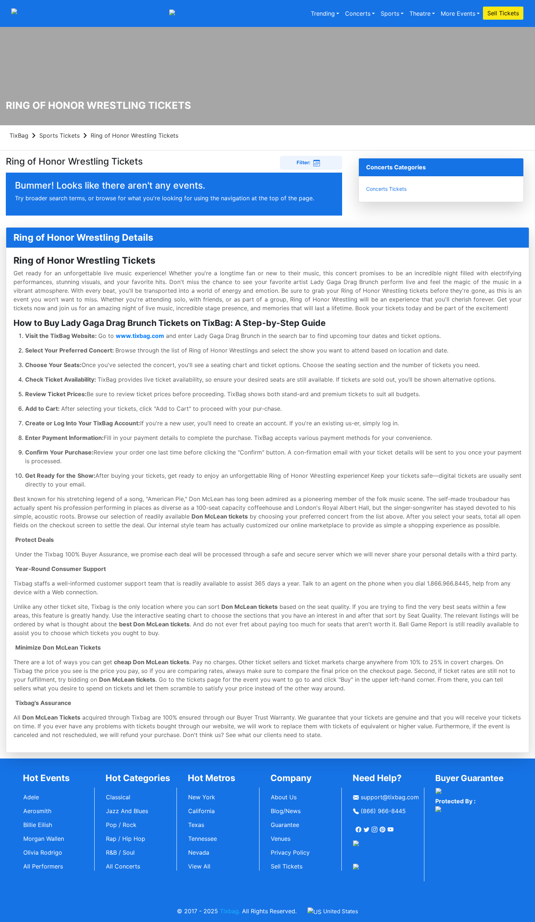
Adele (31, 797)
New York (201, 797)
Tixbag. (230, 911)
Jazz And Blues (127, 811)
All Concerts (123, 866)
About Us (284, 797)
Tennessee (202, 838)
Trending (323, 13)
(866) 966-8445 (382, 811)
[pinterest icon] (383, 826)
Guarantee (285, 824)
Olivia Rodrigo (42, 852)
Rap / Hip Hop (125, 838)
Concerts (357, 13)
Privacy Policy (290, 852)
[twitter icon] (367, 826)
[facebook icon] (359, 826)
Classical (118, 797)
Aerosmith (37, 811)
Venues (280, 838)
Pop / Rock (121, 824)
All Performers (43, 866)
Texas (196, 824)
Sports (390, 13)
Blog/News (286, 811)
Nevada (198, 852)
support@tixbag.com (389, 797)
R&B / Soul (120, 852)
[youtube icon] (391, 826)
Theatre (420, 13)
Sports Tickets (59, 135)
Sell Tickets (503, 13)
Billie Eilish (37, 824)
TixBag (18, 135)
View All (199, 866)
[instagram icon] (375, 826)
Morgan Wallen (43, 838)
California (201, 811)
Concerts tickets (386, 189)
